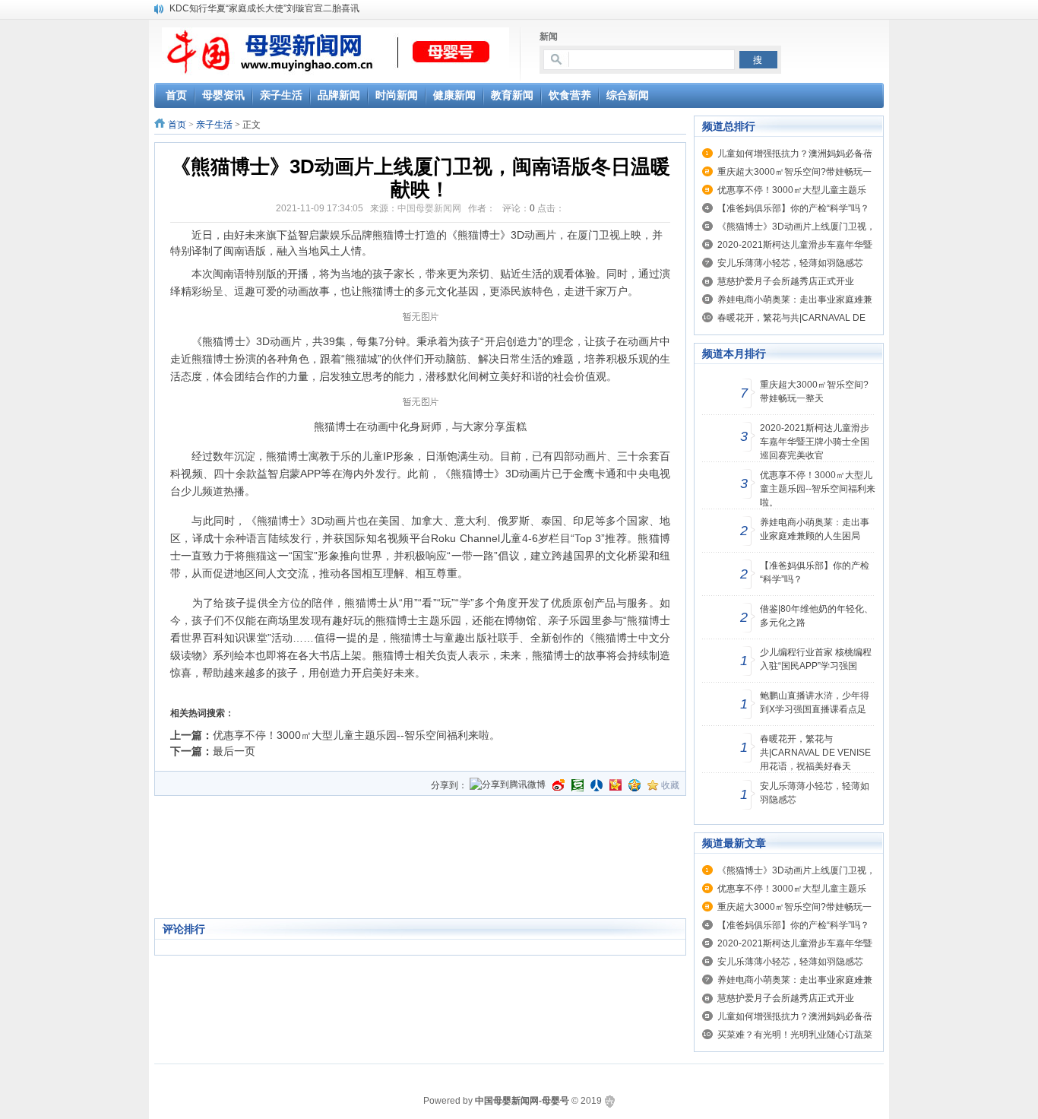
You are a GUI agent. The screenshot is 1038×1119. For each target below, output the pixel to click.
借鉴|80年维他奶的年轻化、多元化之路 (816, 616)
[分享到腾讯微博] (508, 786)
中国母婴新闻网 (429, 208)
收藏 (670, 785)
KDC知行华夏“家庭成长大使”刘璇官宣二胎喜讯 (264, 8)
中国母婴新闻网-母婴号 (522, 1100)
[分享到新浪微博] (558, 785)
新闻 (549, 36)
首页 (177, 124)
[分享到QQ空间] (634, 785)
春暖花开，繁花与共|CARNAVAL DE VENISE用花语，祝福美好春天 (815, 753)
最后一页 (234, 751)
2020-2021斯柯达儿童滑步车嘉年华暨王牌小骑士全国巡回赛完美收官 (814, 442)
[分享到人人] (596, 785)
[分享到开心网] (615, 785)
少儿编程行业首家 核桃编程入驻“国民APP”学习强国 (816, 659)
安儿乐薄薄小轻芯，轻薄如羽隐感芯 (790, 263)
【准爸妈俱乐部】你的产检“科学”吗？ (793, 208)
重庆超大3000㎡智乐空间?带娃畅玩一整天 (814, 391)
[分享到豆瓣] (577, 785)
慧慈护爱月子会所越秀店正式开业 (785, 281)
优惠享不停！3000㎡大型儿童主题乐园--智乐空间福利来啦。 (356, 735)
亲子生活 (214, 124)
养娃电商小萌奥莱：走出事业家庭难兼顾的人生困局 (814, 529)
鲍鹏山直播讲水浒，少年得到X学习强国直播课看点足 (814, 702)
